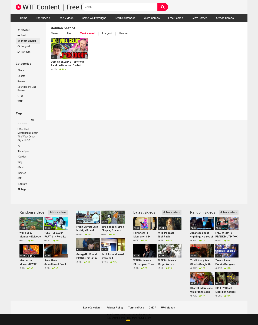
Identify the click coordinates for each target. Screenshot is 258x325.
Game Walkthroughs (94, 18)
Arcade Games (225, 18)
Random (26, 51)
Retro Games (199, 18)
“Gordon (22, 156)
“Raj (20, 162)
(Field (21, 167)
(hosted (22, 173)
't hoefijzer (23, 151)
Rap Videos (43, 18)
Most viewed (28, 40)
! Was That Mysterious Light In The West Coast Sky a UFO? (28, 135)
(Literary (22, 183)
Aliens (21, 70)
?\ (19, 145)
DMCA (152, 307)
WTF (20, 101)
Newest (25, 29)
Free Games (175, 18)
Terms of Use (136, 307)
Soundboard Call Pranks (27, 88)
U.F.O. (20, 96)
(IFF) (20, 178)
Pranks (21, 81)
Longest (25, 46)
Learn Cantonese (125, 18)
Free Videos (66, 18)
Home (23, 18)
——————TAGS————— (26, 122)
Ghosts (21, 76)
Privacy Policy (115, 307)
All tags (22, 189)
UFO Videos (168, 307)
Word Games (152, 18)
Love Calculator (92, 307)
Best (23, 35)
